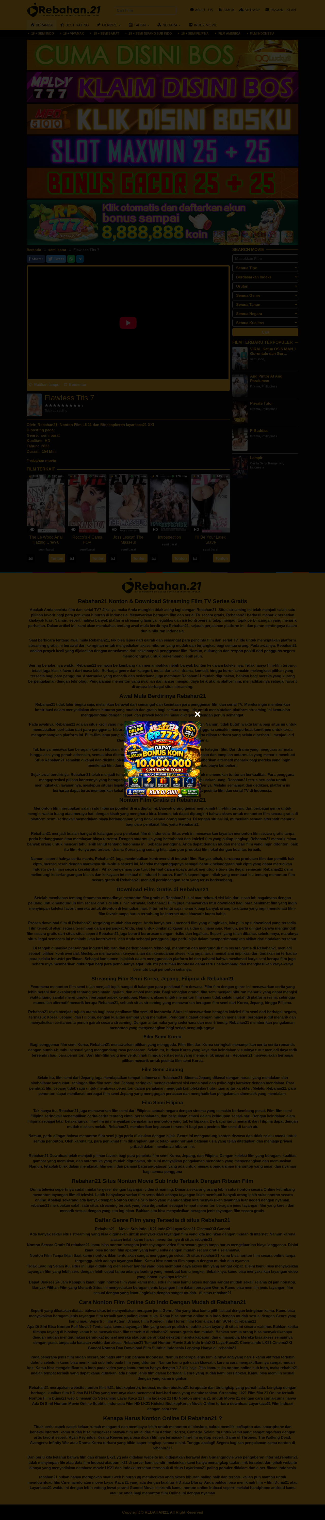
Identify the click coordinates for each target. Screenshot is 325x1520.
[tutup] (197, 714)
